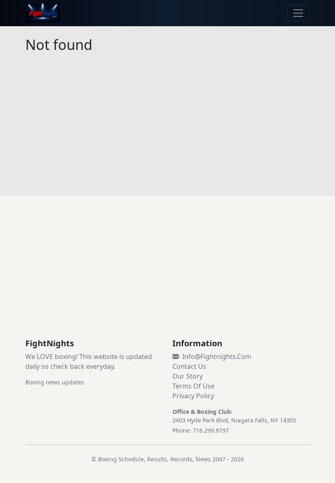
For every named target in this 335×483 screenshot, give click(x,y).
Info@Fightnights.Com (216, 356)
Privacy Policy (193, 395)
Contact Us (189, 366)
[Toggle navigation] (298, 13)
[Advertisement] (167, 277)
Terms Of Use (193, 385)
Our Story (187, 376)
